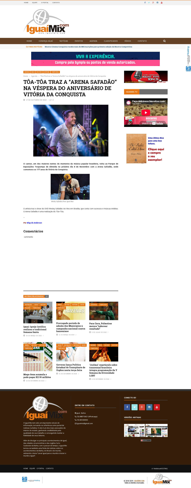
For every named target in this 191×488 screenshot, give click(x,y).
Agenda (93, 41)
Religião (27, 308)
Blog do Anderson (34, 222)
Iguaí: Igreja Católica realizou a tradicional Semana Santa (34, 329)
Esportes (94, 305)
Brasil (60, 305)
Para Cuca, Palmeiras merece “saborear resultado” (100, 326)
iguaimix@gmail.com (85, 423)
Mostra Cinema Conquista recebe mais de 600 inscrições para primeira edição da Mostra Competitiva (88, 47)
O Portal (44, 3)
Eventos (79, 41)
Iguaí (36, 305)
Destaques (28, 305)
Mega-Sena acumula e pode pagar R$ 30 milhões (37, 375)
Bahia (33, 72)
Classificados (111, 41)
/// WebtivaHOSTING (160, 468)
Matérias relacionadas (34, 296)
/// (47, 296)
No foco (39, 72)
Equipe (34, 3)
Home (26, 3)
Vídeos (127, 41)
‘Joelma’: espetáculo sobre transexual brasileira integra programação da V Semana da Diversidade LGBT (103, 370)
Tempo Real (55, 72)
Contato (56, 3)
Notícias (64, 41)
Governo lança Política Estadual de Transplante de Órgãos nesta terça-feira (70, 367)
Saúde (82, 305)
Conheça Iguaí (46, 41)
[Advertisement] (70, 267)
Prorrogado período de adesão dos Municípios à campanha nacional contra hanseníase (70, 327)
